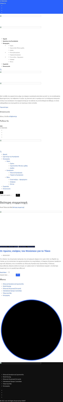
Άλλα (8, 177)
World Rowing (7, 286)
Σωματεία (5, 64)
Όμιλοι (11, 45)
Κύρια (8, 161)
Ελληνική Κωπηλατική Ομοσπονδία (13, 284)
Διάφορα (12, 59)
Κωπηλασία (10, 170)
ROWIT (24, 401)
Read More (3, 272)
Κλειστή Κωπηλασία (15, 52)
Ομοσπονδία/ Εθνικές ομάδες (17, 48)
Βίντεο (11, 61)
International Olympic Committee (12, 291)
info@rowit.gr (13, 116)
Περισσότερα (4, 107)
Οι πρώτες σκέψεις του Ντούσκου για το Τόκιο (25, 251)
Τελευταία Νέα (7, 293)
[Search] (1, 70)
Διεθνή (11, 50)
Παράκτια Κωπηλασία (15, 55)
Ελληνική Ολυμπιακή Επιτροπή (12, 288)
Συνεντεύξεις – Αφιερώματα (16, 57)
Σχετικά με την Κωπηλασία (10, 41)
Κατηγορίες (6, 43)
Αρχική (5, 39)
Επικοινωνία (6, 66)
